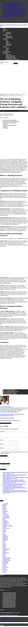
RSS (4, 621)
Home (4, 28)
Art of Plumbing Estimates (9, 390)
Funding (5, 530)
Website (2, 447)
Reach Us (5, 53)
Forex (4, 529)
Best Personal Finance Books (9, 597)
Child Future (8, 44)
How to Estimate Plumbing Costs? (10, 391)
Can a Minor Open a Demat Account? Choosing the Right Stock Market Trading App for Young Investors (15, 491)
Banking (5, 505)
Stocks (7, 49)
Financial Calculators (7, 525)
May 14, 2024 (3, 114)
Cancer (4, 510)
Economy (5, 29)
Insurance (5, 38)
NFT (4, 555)
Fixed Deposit (9, 36)
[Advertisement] (14, 79)
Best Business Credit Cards (9, 603)
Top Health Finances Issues (9, 600)
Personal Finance (7, 51)
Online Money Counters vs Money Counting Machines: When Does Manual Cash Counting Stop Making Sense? (14, 481)
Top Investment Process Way (9, 592)
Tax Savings (8, 33)
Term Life (5, 569)
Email (1, 444)
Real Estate (5, 561)
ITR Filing (8, 32)
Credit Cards (6, 515)
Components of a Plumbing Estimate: (11, 121)
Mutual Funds (9, 37)
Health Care (5, 536)
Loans (4, 543)
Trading (4, 570)
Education (5, 521)
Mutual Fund (6, 552)
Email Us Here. (14, 615)
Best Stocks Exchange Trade (9, 595)
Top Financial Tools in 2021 (9, 596)
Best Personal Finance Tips (9, 607)
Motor (4, 551)
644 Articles (8, 406)
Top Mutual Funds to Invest (9, 599)
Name (1, 440)
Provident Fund (6, 560)
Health (7, 41)
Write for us (8, 54)
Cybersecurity (6, 517)
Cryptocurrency (6, 516)
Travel (7, 42)
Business (5, 508)
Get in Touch (6, 617)
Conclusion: (5, 127)
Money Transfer (6, 548)
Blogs (10, 114)
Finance (4, 524)
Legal (4, 541)
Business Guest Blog (10, 57)
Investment (5, 35)
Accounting (5, 503)
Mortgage (5, 550)
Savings (4, 564)
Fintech (4, 527)
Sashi (8, 114)
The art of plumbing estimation (10, 393)
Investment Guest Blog (11, 58)
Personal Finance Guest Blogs (12, 59)
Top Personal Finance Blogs (9, 594)
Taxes (4, 568)
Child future (5, 511)
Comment (2, 431)
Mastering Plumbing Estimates (10, 392)
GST (4, 533)
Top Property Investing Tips (9, 605)
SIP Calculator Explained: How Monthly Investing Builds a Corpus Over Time (14, 484)
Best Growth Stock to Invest (9, 604)
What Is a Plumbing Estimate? (10, 120)
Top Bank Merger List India (9, 601)
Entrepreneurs (6, 523)
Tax (4, 31)
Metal (4, 546)
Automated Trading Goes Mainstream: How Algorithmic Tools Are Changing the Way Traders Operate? (14, 488)
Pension (4, 556)
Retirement (8, 45)
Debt (4, 519)
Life (7, 40)
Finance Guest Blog (10, 55)
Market (4, 46)
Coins (4, 512)
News (7, 50)
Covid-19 (5, 514)
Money (7, 47)
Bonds (4, 507)
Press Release (6, 559)
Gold (4, 532)
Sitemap (5, 620)
